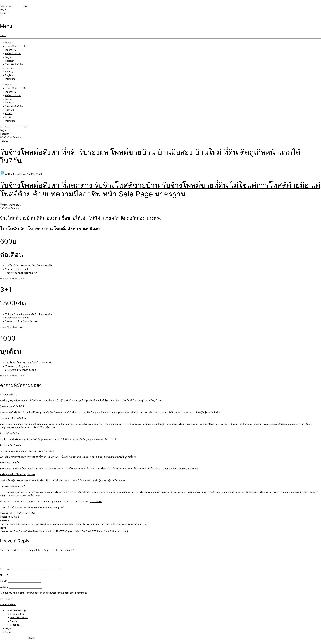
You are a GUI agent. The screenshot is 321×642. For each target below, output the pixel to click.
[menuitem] (163, 638)
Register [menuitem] (9, 632)
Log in (3, 9)
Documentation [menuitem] (18, 614)
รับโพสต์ (4, 141)
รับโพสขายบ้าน (7, 513)
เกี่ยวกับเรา (10, 50)
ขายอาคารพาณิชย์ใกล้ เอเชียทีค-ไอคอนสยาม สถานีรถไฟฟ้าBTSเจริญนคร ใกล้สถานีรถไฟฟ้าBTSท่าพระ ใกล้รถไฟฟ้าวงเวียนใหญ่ (64, 529)
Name (4, 575)
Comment (6, 569)
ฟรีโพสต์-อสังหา (13, 53)
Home (8, 42)
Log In (8, 57)
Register (4, 13)
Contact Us (96, 501)
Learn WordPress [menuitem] (19, 617)
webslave (21, 174)
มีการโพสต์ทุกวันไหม (10, 445)
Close (3, 35)
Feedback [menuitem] (15, 624)
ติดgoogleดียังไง (8, 394)
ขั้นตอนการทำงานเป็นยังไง (13, 418)
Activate (9, 68)
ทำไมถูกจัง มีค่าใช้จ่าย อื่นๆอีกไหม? (17, 474)
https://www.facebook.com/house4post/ (42, 507)
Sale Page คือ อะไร (9, 462)
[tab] (160, 395)
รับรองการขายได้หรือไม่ (12, 406)
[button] (12, 278)
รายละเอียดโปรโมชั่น (15, 46)
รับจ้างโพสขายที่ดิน (26, 513)
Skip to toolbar (8, 604)
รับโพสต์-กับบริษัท (14, 64)
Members (10, 78)
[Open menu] (1, 17)
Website (4, 587)
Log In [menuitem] (8, 628)
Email (3, 581)
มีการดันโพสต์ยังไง (9, 433)
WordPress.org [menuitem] (18, 610)
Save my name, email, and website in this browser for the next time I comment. (45, 592)
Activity (9, 71)
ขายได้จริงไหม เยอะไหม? (12, 486)
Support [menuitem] (14, 621)
